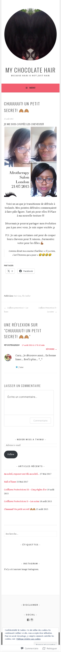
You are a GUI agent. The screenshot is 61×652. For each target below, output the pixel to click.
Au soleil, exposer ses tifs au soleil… (21, 474)
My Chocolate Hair (30, 69)
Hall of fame (10, 482)
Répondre (50, 349)
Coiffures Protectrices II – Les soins (48, 310)
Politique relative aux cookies (29, 639)
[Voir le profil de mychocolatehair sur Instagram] (32, 620)
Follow (10, 454)
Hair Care (17, 296)
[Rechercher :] (30, 534)
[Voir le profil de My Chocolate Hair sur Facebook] (28, 620)
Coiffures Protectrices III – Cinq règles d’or (25, 489)
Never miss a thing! (30, 439)
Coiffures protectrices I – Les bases (16, 310)
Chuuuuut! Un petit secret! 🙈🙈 (19, 509)
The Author (26, 296)
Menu (32, 88)
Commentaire (40, 420)
